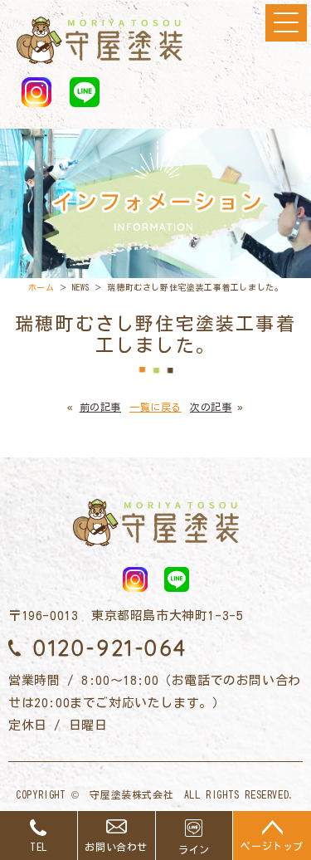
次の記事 (210, 407)
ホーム (41, 287)
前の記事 (100, 407)
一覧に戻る (155, 407)
